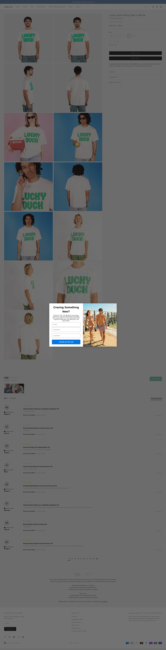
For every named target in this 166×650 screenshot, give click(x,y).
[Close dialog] (114, 305)
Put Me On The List (66, 342)
